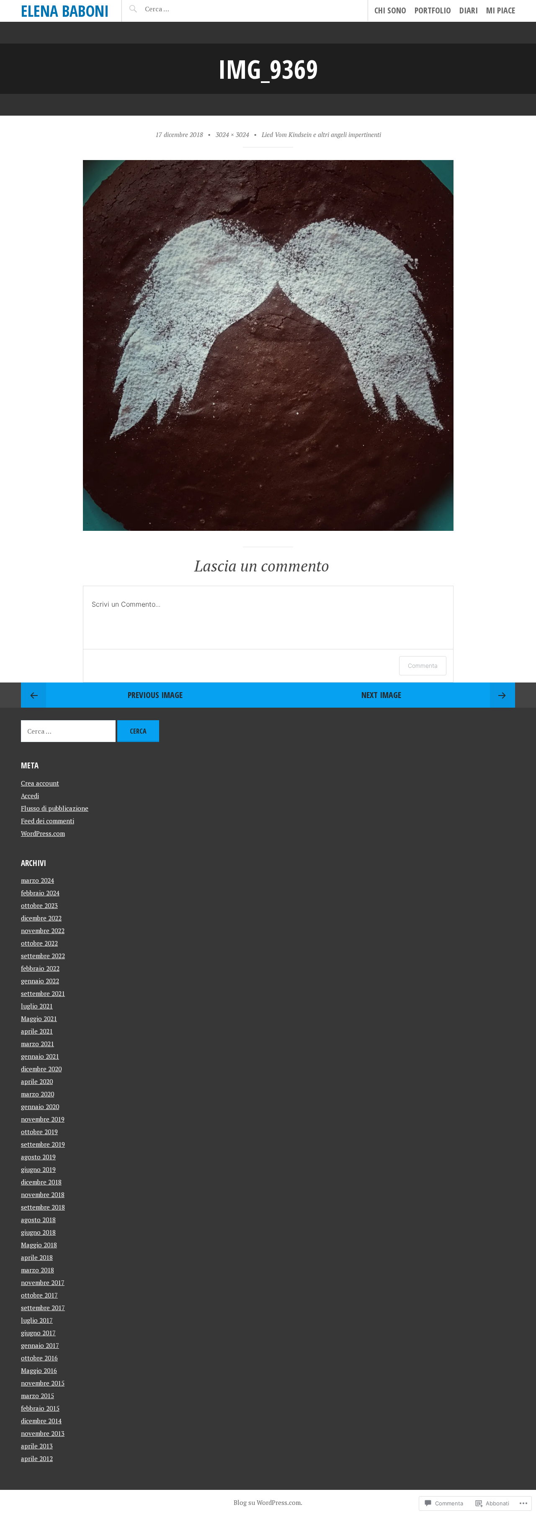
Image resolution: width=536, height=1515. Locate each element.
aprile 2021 (37, 1031)
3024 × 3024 (232, 134)
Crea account (40, 783)
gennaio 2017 (40, 1345)
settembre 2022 (43, 955)
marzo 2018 (37, 1270)
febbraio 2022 (40, 968)
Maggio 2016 (39, 1370)
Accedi (30, 795)
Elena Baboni (65, 10)
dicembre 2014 (41, 1421)
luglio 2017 (37, 1320)
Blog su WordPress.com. (268, 1502)
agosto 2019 (38, 1157)
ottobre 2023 (39, 905)
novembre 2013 (42, 1433)
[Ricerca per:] (179, 9)
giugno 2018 (38, 1232)
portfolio (433, 10)
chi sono (390, 10)
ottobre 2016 (39, 1358)
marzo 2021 (37, 1043)
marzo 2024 (37, 880)
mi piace (500, 10)
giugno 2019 (38, 1169)
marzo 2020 (37, 1094)
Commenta (423, 665)
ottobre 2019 (39, 1131)
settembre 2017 (43, 1307)
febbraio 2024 (40, 893)
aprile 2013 (37, 1446)
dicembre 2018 (41, 1182)
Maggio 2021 (39, 1018)
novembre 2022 (42, 930)
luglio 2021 (37, 1006)
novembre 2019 (42, 1119)
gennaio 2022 (40, 981)
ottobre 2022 (39, 943)
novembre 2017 (42, 1282)
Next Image (381, 695)
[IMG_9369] (268, 527)
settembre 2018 (43, 1207)
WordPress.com (43, 833)
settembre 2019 (43, 1144)
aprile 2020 (37, 1081)
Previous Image (155, 695)
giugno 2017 (38, 1333)
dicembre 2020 (41, 1069)
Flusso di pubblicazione (54, 808)
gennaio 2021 (40, 1056)
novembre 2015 (42, 1383)
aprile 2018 (37, 1257)
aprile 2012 (37, 1458)
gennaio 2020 (40, 1106)
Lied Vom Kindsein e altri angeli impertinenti (321, 134)
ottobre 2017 (39, 1295)
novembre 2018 (42, 1194)
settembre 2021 (43, 993)
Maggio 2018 (39, 1245)
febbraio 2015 (40, 1408)
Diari (468, 10)
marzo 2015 (37, 1395)
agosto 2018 (38, 1219)
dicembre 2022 (41, 918)
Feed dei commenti (47, 821)
